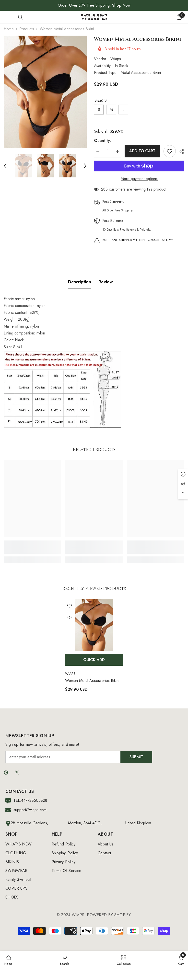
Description (79, 282)
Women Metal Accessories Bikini (92, 680)
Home (9, 29)
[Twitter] (17, 772)
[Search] (21, 17)
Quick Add (94, 660)
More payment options (139, 178)
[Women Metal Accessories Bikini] (94, 625)
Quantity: (102, 140)
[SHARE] (180, 151)
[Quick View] (69, 617)
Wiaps (115, 59)
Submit (136, 757)
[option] (45, 92)
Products (26, 29)
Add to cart (142, 151)
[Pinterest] (6, 772)
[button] (5, 165)
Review (105, 282)
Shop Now (121, 5)
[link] (32, 550)
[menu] (7, 17)
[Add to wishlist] (170, 151)
